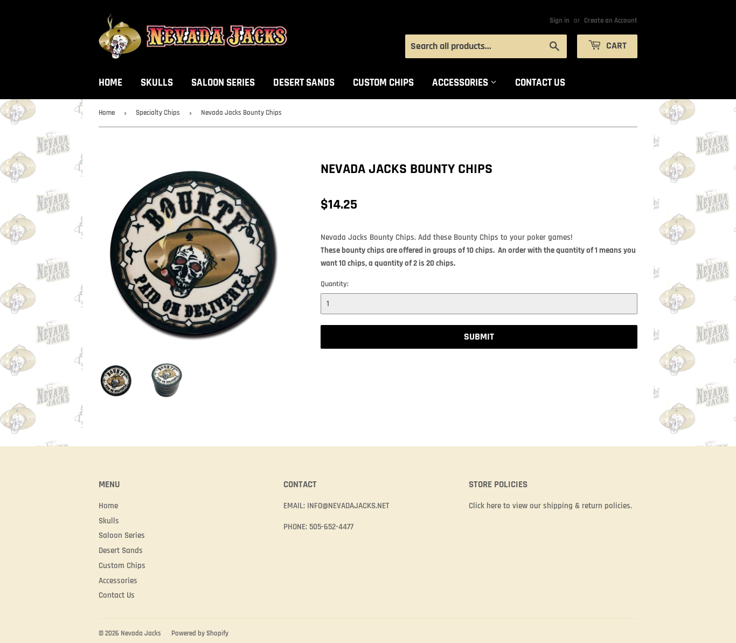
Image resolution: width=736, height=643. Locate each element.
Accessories (461, 82)
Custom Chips (383, 82)
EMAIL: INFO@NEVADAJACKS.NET (336, 506)
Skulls (157, 82)
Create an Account (610, 20)
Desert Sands (304, 82)
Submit (479, 336)
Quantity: (335, 284)
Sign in (560, 20)
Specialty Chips (158, 112)
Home (110, 82)
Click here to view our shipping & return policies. (550, 506)
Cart (615, 45)
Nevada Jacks (141, 633)
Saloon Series (223, 82)
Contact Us (540, 82)
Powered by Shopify (199, 633)
